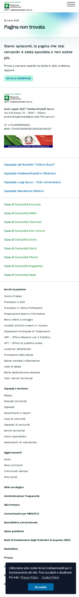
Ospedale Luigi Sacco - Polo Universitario (32, 182)
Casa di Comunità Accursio (22, 204)
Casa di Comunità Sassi (20, 274)
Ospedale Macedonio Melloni (24, 191)
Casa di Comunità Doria (20, 239)
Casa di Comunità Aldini (20, 213)
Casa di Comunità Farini (20, 248)
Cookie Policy (50, 577)
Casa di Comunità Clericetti (23, 222)
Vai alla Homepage (18, 78)
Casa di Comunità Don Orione (24, 230)
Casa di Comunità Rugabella (23, 266)
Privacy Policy (29, 577)
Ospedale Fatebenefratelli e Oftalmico (30, 173)
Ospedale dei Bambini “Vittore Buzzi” (29, 164)
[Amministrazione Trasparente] (28, 141)
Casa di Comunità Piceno (21, 257)
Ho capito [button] (40, 586)
